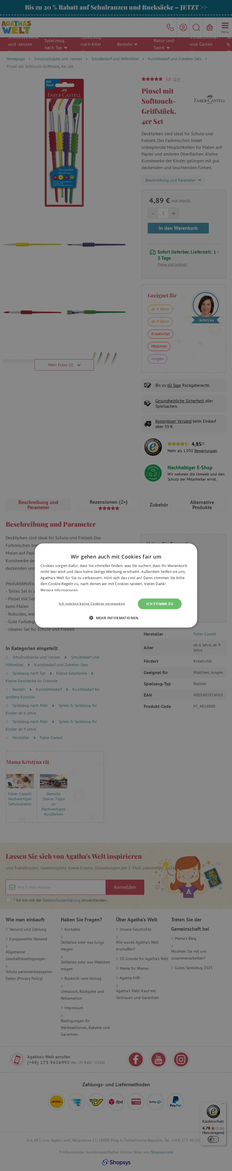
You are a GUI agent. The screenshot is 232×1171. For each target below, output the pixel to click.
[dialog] (116, 585)
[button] (116, 618)
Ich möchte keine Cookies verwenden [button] (92, 603)
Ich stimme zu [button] (159, 603)
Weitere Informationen (59, 589)
